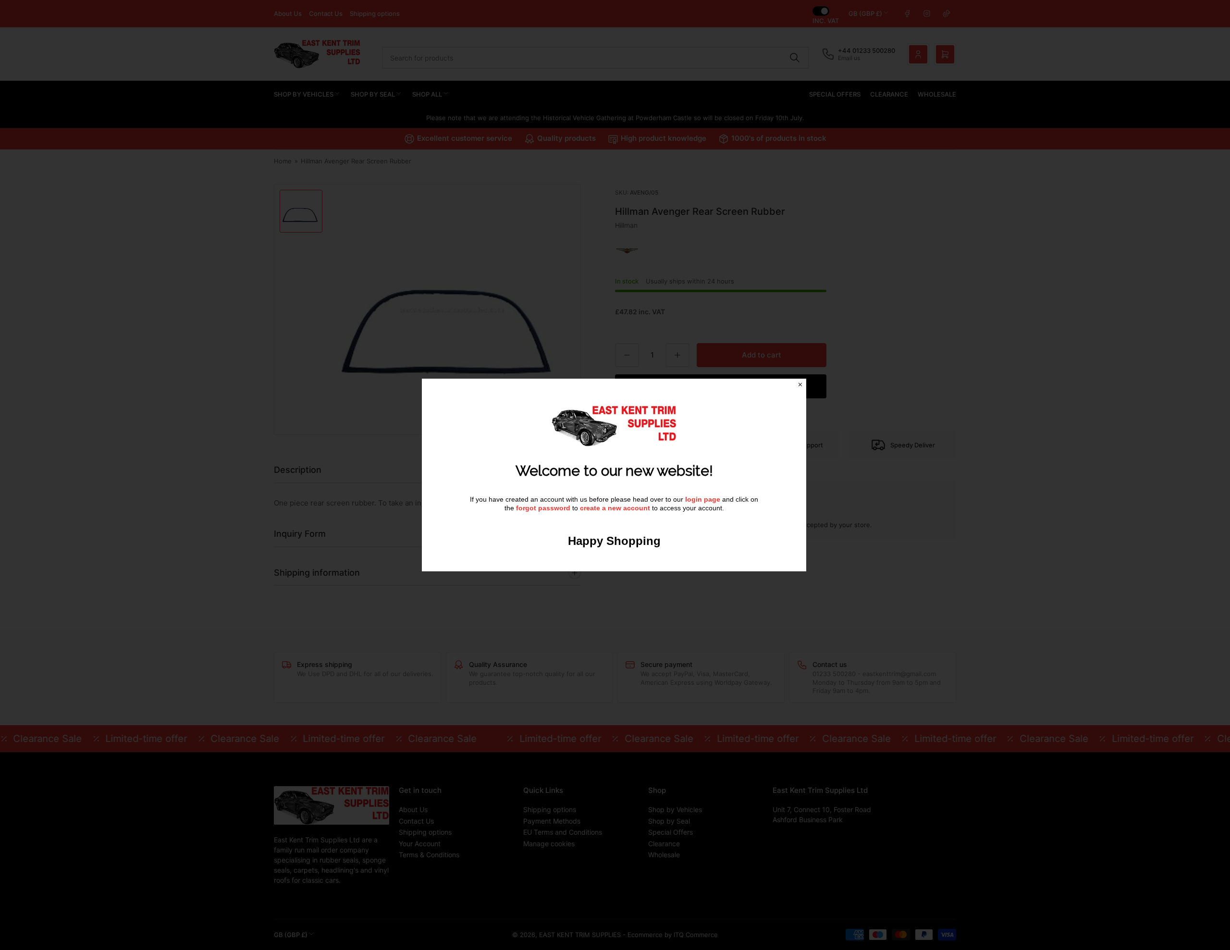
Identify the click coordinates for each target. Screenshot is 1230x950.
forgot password (544, 508)
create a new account (615, 508)
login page (702, 499)
